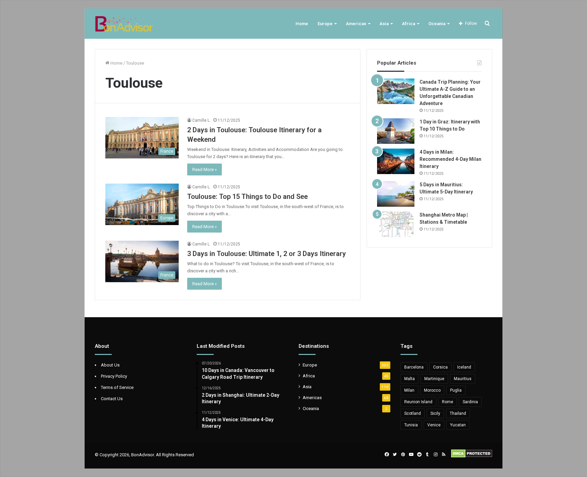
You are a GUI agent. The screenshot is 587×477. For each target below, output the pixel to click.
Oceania (436, 23)
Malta (409, 378)
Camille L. (201, 120)
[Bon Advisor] (124, 23)
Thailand (458, 413)
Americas (356, 23)
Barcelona (414, 367)
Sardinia (470, 401)
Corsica (440, 367)
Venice (434, 425)
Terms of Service (117, 387)
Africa (408, 23)
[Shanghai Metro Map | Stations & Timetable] (395, 224)
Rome (447, 401)
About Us (110, 365)
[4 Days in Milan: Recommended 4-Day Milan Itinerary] (395, 161)
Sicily (435, 413)
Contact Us (112, 398)
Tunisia (411, 425)
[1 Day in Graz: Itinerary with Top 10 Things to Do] (395, 131)
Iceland (464, 367)
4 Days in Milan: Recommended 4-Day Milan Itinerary (450, 159)
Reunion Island (418, 401)
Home (302, 23)
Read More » (204, 169)
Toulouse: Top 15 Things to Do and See (247, 196)
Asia (384, 23)
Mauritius (463, 378)
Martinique (434, 378)
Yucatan (458, 425)
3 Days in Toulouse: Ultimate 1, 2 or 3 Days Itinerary (266, 254)
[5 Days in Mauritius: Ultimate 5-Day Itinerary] (395, 194)
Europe (325, 23)
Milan (409, 390)
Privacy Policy (114, 376)
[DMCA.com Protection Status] (471, 456)
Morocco (432, 390)
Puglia (456, 390)
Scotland (412, 413)
